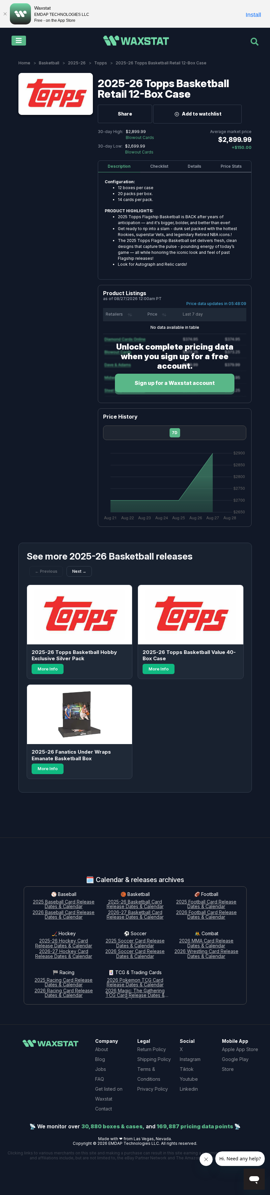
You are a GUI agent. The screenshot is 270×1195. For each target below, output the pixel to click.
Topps (100, 62)
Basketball (49, 62)
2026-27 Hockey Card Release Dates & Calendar (63, 954)
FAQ (99, 1079)
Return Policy (151, 1049)
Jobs (100, 1069)
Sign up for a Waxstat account (175, 383)
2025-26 (77, 62)
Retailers (114, 314)
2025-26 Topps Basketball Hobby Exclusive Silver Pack (74, 655)
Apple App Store (240, 1049)
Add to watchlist (202, 114)
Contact (103, 1108)
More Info (48, 668)
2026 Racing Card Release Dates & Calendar (64, 993)
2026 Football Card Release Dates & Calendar (206, 915)
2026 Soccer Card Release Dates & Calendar (135, 954)
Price (152, 314)
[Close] (5, 14)
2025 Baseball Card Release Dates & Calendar (63, 904)
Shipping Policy (154, 1059)
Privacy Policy (152, 1089)
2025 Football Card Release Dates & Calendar (206, 904)
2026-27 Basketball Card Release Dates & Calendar (135, 915)
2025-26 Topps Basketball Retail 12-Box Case (163, 88)
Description (119, 166)
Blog (100, 1059)
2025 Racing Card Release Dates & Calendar (64, 983)
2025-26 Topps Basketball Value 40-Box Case (189, 655)
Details (194, 166)
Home (24, 62)
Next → (79, 571)
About (101, 1049)
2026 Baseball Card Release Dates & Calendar (63, 915)
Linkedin (189, 1089)
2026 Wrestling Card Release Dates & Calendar (206, 954)
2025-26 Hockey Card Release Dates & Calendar (63, 943)
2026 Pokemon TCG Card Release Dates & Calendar (135, 983)
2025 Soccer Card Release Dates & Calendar (135, 943)
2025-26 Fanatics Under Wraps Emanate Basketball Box (71, 755)
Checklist (159, 166)
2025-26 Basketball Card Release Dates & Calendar (135, 904)
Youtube (189, 1079)
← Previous (46, 571)
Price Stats (231, 166)
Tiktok (187, 1069)
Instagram (190, 1059)
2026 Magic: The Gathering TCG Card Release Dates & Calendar (135, 993)
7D (174, 432)
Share (125, 114)
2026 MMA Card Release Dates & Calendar (206, 943)
